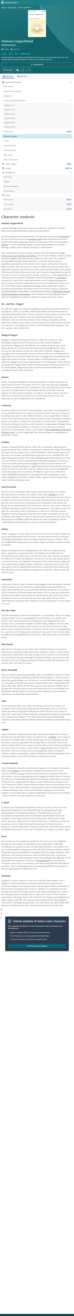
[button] (17, 70)
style (46, 356)
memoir (4, 244)
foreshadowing (43, 860)
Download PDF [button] (38, 65)
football (52, 494)
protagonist (63, 236)
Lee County (62, 277)
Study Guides (11, 8)
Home (3, 8)
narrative (32, 239)
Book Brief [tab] (23, 76)
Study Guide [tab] (9, 76)
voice (39, 239)
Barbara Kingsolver (8, 45)
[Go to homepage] (9, 2)
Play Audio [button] (9, 70)
